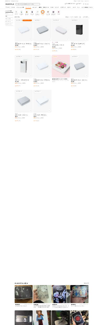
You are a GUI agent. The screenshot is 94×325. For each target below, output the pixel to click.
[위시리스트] (83, 4)
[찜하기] (31, 39)
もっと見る (86, 283)
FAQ (79, 1)
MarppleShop (14, 1)
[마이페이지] (88, 4)
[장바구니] (85, 4)
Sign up (87, 1)
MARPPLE (7, 1)
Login (82, 1)
